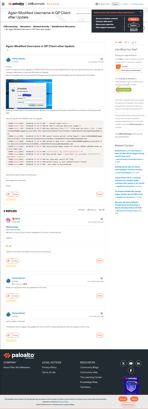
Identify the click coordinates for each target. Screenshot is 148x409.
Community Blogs (89, 367)
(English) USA (103, 4)
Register (116, 4)
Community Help (89, 372)
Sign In (125, 4)
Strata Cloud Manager (124, 173)
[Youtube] (131, 363)
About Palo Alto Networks (16, 367)
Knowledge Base (89, 382)
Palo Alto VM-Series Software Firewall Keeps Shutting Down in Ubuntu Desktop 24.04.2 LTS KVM (128, 205)
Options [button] (101, 59)
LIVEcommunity (10, 26)
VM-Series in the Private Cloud (127, 211)
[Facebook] (131, 371)
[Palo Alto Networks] (22, 356)
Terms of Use (49, 372)
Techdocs (85, 387)
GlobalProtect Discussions (63, 26)
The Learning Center (91, 377)
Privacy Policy (63, 402)
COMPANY (9, 362)
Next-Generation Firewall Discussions (129, 159)
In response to (20, 284)
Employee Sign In (138, 4)
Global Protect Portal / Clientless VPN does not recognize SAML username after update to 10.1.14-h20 (129, 180)
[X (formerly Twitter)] (123, 363)
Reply (99, 194)
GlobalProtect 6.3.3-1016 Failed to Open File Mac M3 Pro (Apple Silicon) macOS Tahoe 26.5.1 (129, 153)
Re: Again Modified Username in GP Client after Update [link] (28, 29)
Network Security (41, 26)
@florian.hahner (12, 227)
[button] (122, 399)
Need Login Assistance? (134, 29)
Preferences (128, 405)
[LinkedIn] (138, 363)
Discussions (25, 26)
